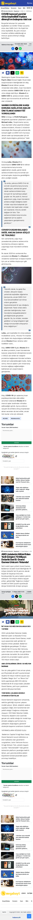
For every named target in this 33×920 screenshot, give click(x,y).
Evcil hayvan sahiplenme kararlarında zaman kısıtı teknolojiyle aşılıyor (23, 544)
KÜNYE (24, 893)
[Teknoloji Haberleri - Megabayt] (10, 893)
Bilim (24, 8)
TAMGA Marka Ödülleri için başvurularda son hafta (23, 535)
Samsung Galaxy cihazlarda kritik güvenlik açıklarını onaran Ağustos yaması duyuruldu (23, 508)
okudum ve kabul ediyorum (16, 447)
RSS (5, 912)
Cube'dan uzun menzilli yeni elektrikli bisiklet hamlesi (23, 498)
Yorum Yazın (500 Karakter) (9, 427)
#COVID (5, 418)
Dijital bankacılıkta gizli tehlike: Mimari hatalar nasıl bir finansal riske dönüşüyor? (23, 480)
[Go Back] (29, 916)
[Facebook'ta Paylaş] (8, 73)
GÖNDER (16, 442)
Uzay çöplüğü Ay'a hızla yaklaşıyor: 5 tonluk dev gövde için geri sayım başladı (23, 517)
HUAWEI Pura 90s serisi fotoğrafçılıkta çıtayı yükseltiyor (23, 526)
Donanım (13, 8)
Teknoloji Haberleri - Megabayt (11, 11)
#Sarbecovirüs (15, 418)
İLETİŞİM (29, 893)
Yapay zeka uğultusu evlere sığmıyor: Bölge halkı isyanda (22, 489)
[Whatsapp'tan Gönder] (17, 73)
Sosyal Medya (5, 8)
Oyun (19, 8)
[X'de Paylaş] (12, 73)
